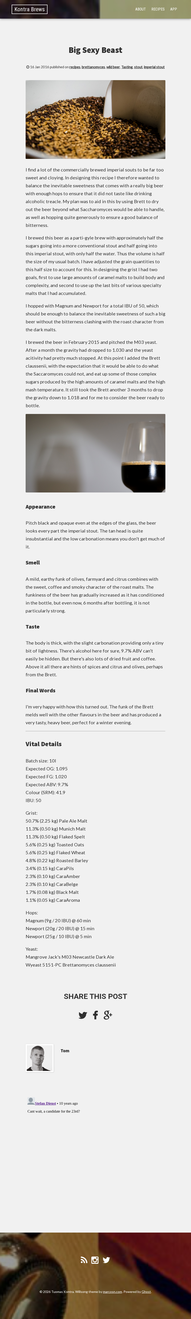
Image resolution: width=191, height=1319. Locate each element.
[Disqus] (95, 1153)
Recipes (158, 9)
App (173, 9)
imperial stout (154, 67)
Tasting (127, 67)
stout (138, 67)
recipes (74, 67)
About (140, 9)
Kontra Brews (29, 9)
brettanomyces (93, 67)
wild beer (113, 67)
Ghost (146, 1292)
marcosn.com (112, 1292)
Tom (65, 1050)
